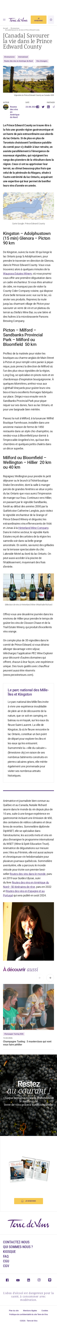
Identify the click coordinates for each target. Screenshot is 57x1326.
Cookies (44, 1311)
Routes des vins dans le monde (28, 873)
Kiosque (9, 1252)
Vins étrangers (41, 61)
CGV (6, 1266)
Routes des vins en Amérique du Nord (18, 61)
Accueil (5, 28)
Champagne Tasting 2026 (13, 1034)
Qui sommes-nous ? (18, 1247)
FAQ (6, 1256)
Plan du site (14, 1311)
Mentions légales (30, 1311)
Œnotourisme (15, 28)
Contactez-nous (16, 1242)
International (23, 57)
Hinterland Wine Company (33, 527)
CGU (6, 1261)
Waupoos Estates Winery (17, 273)
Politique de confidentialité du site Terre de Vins (28, 1314)
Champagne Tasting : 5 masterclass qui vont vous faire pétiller (27, 1043)
